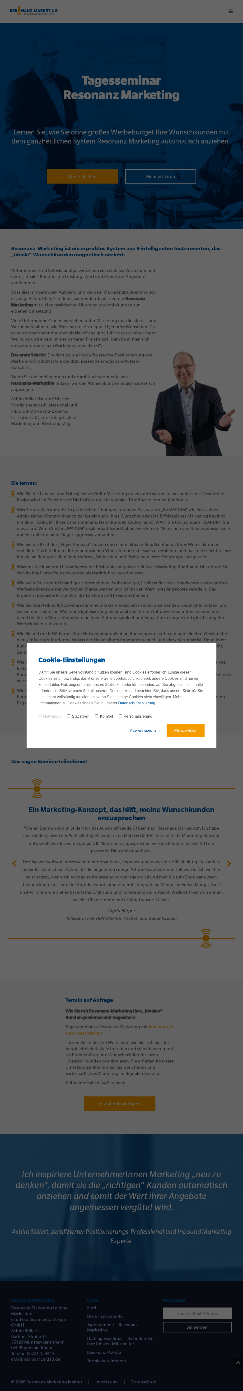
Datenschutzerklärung (136, 703)
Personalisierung (138, 716)
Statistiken (80, 716)
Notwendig (52, 716)
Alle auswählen (185, 730)
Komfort (106, 716)
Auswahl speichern (144, 730)
